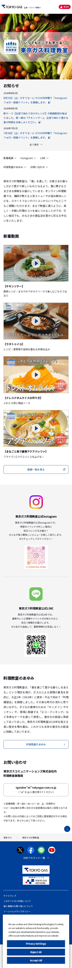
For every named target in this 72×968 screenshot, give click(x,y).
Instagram (26, 158)
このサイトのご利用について (17, 900)
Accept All (36, 960)
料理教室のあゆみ (13, 167)
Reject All (36, 952)
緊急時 (66, 6)
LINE (42, 158)
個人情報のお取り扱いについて (18, 906)
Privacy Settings (36, 943)
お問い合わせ (37, 167)
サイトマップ (9, 895)
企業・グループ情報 (31, 7)
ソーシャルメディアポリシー (17, 911)
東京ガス (7, 837)
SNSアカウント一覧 (34, 858)
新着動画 (8, 158)
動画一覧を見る (36, 469)
